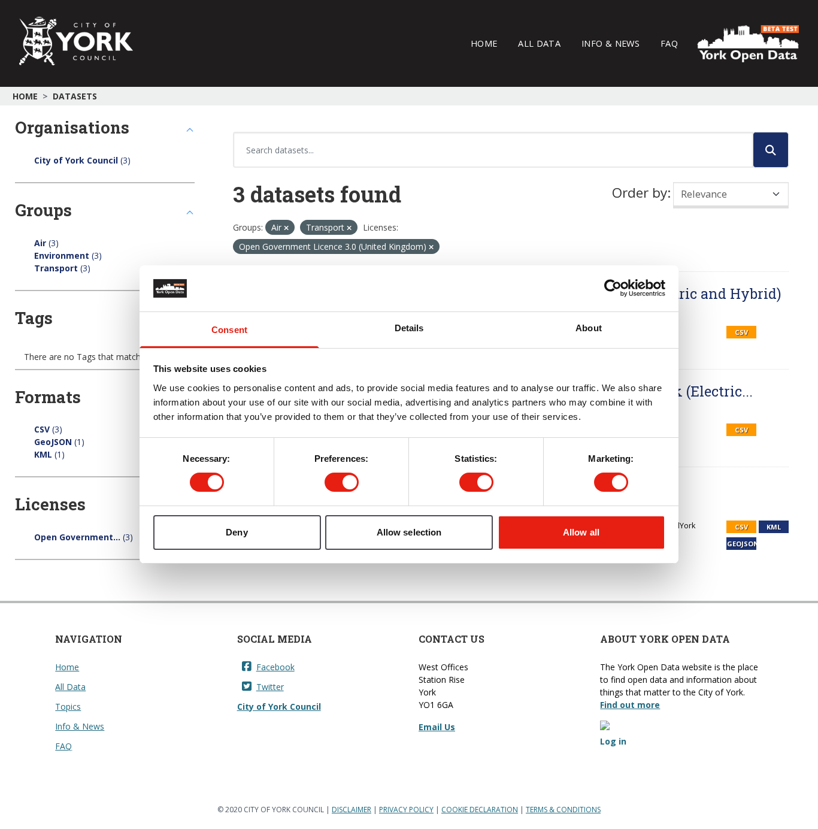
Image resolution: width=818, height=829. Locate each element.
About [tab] (588, 328)
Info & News (610, 43)
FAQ (669, 43)
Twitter (270, 686)
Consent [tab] (229, 330)
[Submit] (771, 150)
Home (484, 43)
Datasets (75, 96)
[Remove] (286, 227)
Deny (236, 532)
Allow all (581, 532)
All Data (539, 43)
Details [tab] (409, 328)
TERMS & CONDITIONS (563, 809)
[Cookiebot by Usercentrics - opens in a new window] (613, 288)
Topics (68, 706)
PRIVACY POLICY (406, 809)
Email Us (437, 727)
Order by (639, 192)
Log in (613, 741)
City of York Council (279, 706)
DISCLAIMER (351, 809)
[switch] (342, 482)
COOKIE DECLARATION (479, 809)
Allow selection (409, 532)
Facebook (275, 667)
